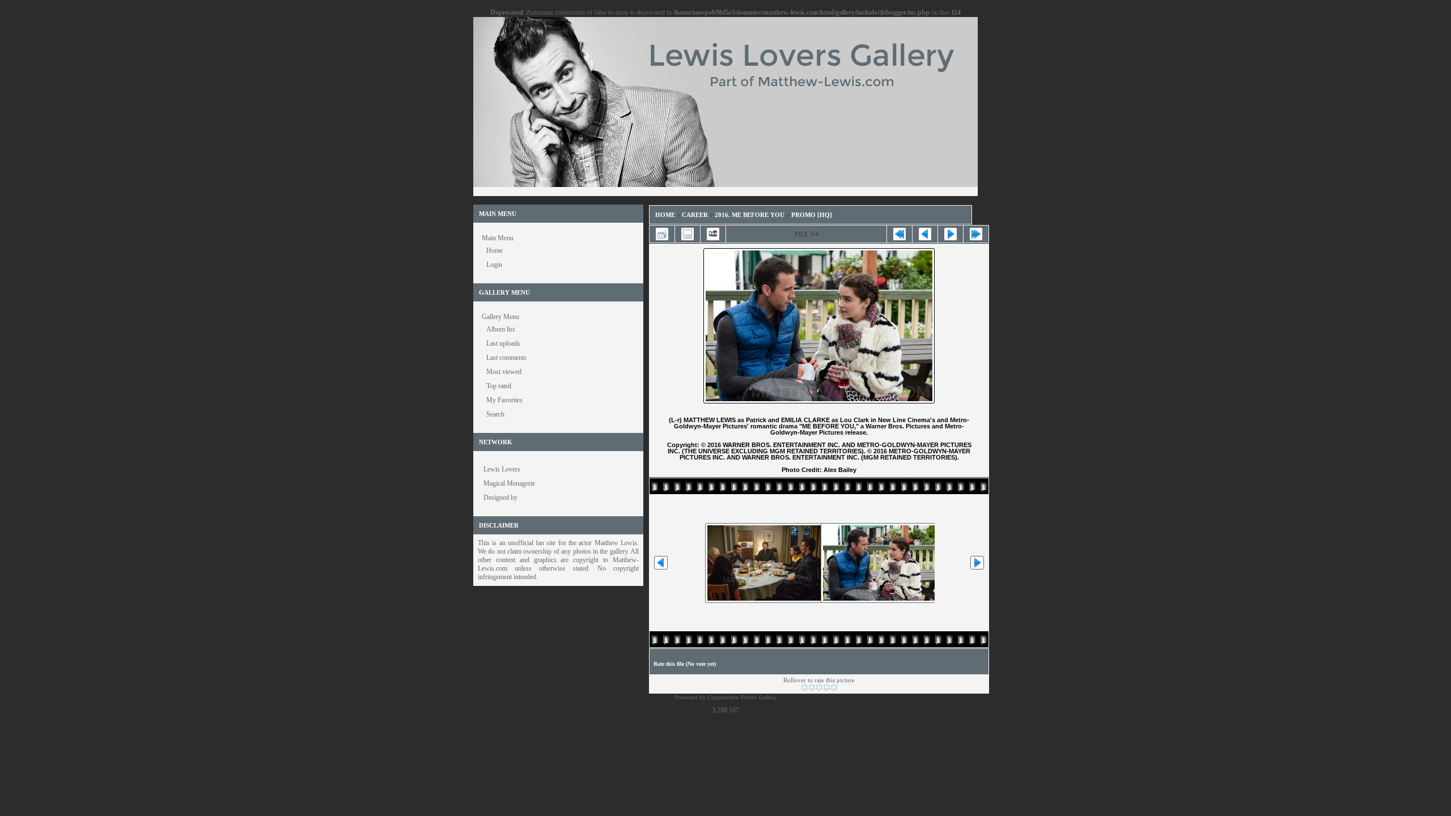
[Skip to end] (976, 234)
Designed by (500, 498)
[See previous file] (925, 234)
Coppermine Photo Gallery (742, 697)
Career (695, 214)
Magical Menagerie (509, 483)
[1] (804, 687)
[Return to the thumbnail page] (662, 234)
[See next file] (950, 234)
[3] (819, 687)
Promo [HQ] (811, 214)
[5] (834, 687)
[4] (826, 687)
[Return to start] (899, 234)
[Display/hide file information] (687, 234)
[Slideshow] (713, 234)
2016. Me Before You (749, 214)
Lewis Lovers (501, 469)
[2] (812, 687)
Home (665, 214)
